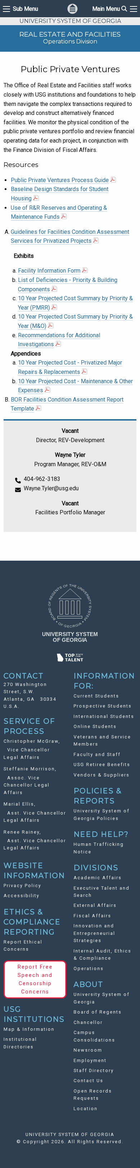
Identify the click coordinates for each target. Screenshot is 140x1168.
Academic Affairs (98, 877)
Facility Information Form (49, 270)
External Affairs (95, 905)
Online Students (95, 726)
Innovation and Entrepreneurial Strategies (94, 933)
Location (86, 1108)
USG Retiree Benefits (102, 764)
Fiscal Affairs (92, 915)
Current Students (96, 696)
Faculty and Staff (97, 754)
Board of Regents (98, 1012)
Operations (89, 968)
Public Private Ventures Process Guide (60, 180)
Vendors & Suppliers (102, 775)
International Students (104, 716)
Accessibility (21, 895)
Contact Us (88, 1080)
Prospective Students (103, 706)
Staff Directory (94, 1070)
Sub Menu (25, 9)
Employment (90, 1060)
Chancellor (88, 1022)
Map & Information (29, 1029)
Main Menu (109, 9)
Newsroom (88, 1050)
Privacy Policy (22, 885)
